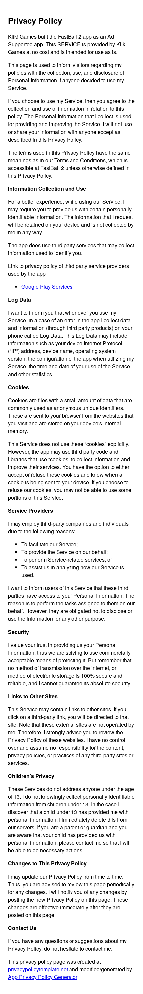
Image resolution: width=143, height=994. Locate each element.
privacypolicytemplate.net (38, 969)
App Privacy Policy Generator (42, 977)
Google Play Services (46, 286)
